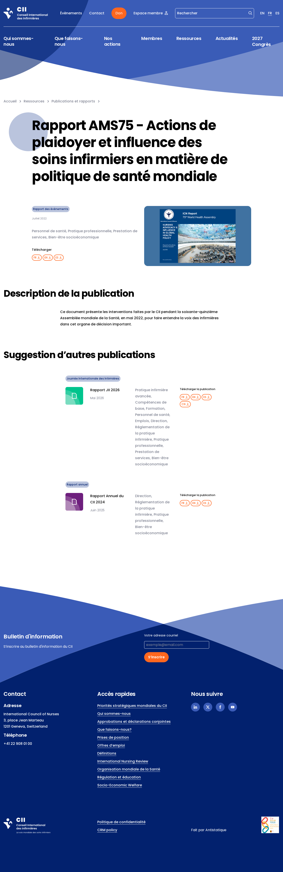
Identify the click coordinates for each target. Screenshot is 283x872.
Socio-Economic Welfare (119, 785)
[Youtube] (232, 707)
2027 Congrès (261, 41)
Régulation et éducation (119, 777)
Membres (151, 39)
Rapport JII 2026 (105, 390)
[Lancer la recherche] (250, 12)
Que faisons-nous (69, 41)
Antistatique (215, 829)
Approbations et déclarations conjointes (134, 721)
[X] (207, 707)
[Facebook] (220, 707)
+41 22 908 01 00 (18, 743)
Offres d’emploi (111, 745)
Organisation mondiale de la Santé (128, 769)
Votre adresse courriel (161, 635)
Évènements (71, 13)
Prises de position (113, 737)
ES (277, 13)
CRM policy (107, 829)
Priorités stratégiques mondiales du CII (132, 705)
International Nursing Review (122, 761)
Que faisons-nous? (114, 729)
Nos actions (112, 41)
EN (262, 13)
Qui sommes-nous (19, 41)
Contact (96, 13)
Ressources (188, 39)
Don (118, 13)
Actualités (227, 38)
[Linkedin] (195, 707)
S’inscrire (156, 657)
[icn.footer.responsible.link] (270, 825)
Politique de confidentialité (121, 822)
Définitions (106, 753)
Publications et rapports (73, 101)
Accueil (10, 101)
